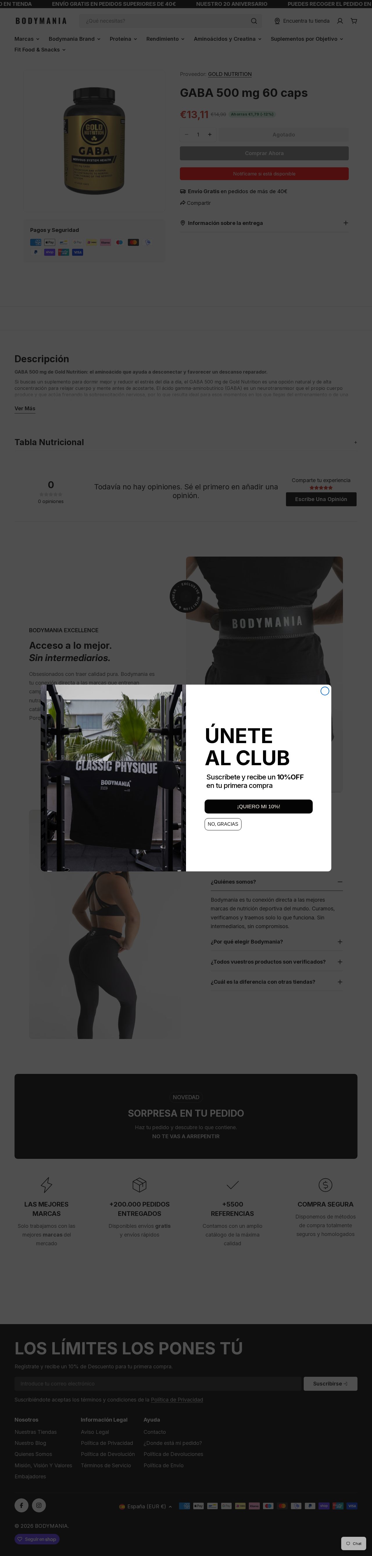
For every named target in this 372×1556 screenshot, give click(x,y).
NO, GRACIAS (223, 824)
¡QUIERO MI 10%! (258, 806)
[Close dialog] (325, 691)
